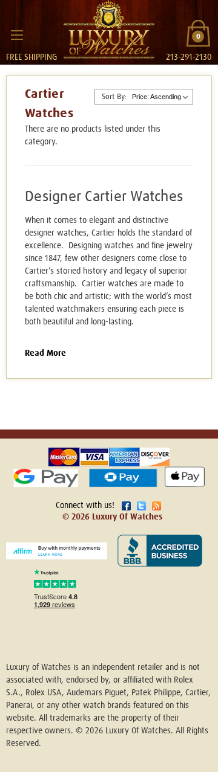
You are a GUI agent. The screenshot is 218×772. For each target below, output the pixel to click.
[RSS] (156, 506)
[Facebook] (126, 506)
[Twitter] (141, 506)
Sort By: (114, 97)
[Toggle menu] (16, 34)
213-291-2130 (189, 57)
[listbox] (161, 96)
